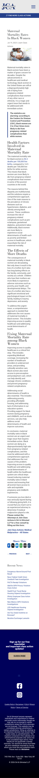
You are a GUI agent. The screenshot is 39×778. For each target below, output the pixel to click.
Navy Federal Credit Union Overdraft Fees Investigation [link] (18, 578)
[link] (9, 6)
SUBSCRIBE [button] (20, 656)
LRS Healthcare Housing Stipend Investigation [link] (16, 608)
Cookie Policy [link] (9, 704)
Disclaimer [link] (19, 704)
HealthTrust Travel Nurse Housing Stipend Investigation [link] (18, 592)
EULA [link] (26, 704)
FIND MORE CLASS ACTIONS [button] (19, 15)
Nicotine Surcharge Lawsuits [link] (18, 618)
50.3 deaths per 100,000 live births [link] (17, 161)
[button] (33, 7)
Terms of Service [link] (22, 707)
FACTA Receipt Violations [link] (17, 582)
